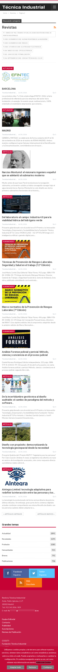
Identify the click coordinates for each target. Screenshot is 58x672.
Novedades (6, 539)
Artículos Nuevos (45, 514)
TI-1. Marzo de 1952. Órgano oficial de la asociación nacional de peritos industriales (27, 34)
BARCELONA (9, 88)
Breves (4, 555)
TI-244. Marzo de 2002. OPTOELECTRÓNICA (17, 50)
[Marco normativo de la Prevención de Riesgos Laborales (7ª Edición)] (16, 294)
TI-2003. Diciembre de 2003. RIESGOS (15, 43)
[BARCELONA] (16, 76)
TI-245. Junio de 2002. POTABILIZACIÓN (16, 54)
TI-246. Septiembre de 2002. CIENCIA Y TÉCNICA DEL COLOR (22, 58)
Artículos (7, 152)
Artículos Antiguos (13, 514)
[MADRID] (16, 117)
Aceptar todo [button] (15, 667)
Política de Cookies (43, 662)
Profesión (6, 544)
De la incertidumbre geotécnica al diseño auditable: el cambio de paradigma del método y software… (28, 399)
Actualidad (8, 68)
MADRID (6, 130)
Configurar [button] (47, 667)
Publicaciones (7, 561)
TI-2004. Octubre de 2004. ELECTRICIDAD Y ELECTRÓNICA (22, 47)
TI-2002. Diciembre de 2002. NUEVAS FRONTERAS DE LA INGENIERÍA (25, 39)
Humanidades (8, 242)
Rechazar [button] (32, 667)
